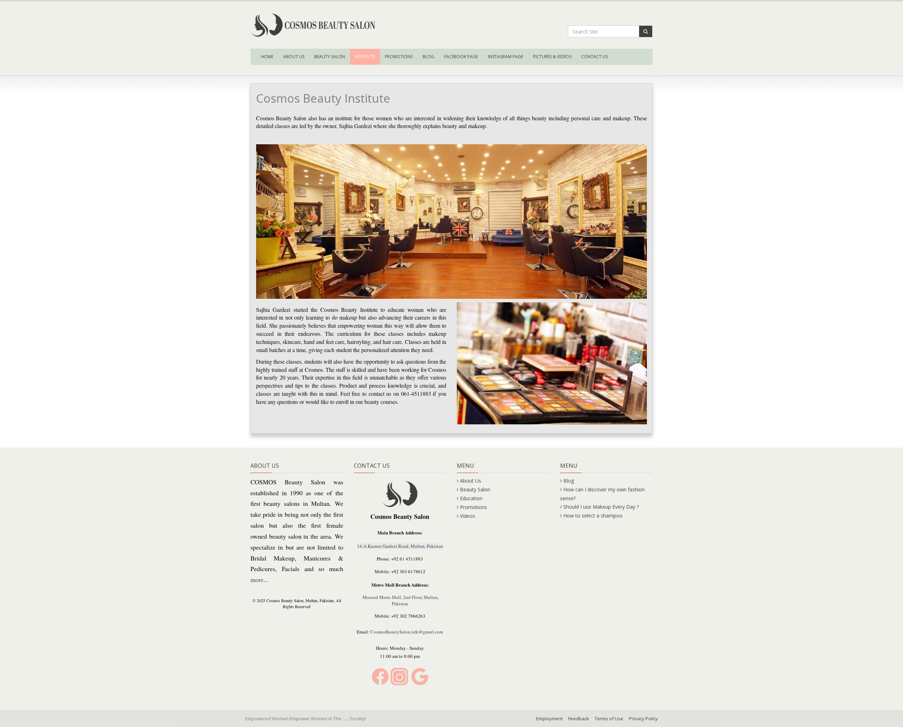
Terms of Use (609, 718)
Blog (428, 57)
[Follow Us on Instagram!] (399, 676)
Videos (467, 516)
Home (267, 57)
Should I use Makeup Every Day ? (601, 506)
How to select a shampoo (593, 515)
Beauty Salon (329, 57)
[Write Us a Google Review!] (420, 676)
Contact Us (594, 57)
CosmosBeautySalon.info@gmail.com (406, 632)
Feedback (578, 718)
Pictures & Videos (552, 57)
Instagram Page (505, 57)
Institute (365, 57)
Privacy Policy (643, 718)
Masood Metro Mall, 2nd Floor (392, 597)
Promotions (399, 57)
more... (259, 579)
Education (471, 498)
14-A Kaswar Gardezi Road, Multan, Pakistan (400, 546)
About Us (293, 57)
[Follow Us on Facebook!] (380, 676)
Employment (549, 718)
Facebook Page (461, 57)
